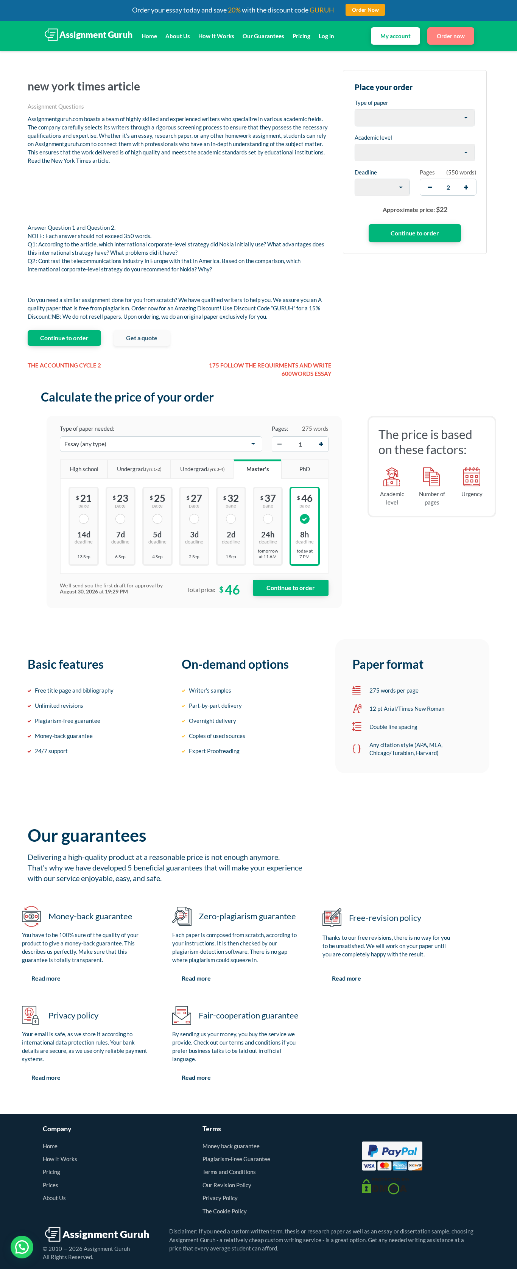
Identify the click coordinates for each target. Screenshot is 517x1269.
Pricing (301, 36)
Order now (451, 36)
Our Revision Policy (226, 1185)
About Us (177, 36)
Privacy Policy (220, 1197)
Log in (326, 36)
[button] (22, 1247)
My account (395, 36)
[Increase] (321, 444)
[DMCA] (385, 1185)
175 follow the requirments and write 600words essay (270, 369)
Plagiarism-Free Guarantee (236, 1158)
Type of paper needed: (87, 428)
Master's (257, 469)
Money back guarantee (231, 1146)
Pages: (280, 428)
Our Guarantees (263, 36)
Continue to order (64, 337)
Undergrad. (139, 469)
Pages (427, 172)
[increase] (466, 187)
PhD (304, 469)
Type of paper (371, 102)
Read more (46, 978)
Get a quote (141, 337)
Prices (50, 1185)
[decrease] (430, 187)
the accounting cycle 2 (64, 365)
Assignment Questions (56, 106)
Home (149, 36)
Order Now (365, 9)
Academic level (373, 137)
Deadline (366, 172)
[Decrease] (279, 444)
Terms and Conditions (229, 1171)
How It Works (216, 36)
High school (84, 469)
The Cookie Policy (224, 1211)
